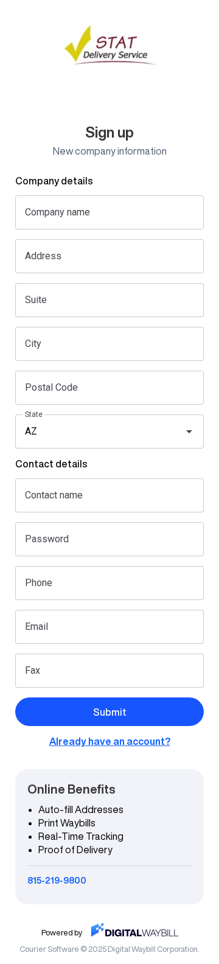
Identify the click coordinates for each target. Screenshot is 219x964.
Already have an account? (109, 741)
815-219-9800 (56, 880)
